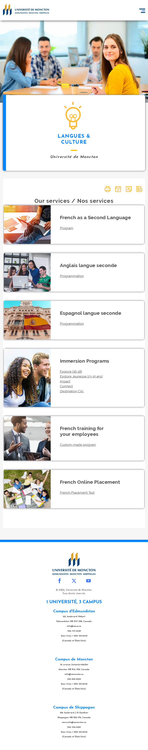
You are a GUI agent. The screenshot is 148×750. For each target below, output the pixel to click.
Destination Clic (72, 391)
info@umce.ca (74, 626)
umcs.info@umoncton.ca (74, 722)
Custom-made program (78, 445)
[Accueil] (26, 9)
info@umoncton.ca (74, 674)
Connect (66, 386)
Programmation (72, 276)
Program (66, 228)
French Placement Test (77, 493)
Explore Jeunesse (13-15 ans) (81, 376)
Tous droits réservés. (74, 593)
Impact (65, 381)
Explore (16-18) (71, 371)
